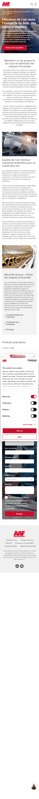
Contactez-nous (11, 540)
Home (4, 11)
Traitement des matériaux (12, 323)
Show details (28, 424)
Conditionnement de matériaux (14, 316)
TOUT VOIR (9, 348)
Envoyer (19, 514)
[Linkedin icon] (17, 566)
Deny (19, 437)
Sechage (10, 329)
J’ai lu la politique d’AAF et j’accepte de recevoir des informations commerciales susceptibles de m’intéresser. (19, 503)
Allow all (19, 431)
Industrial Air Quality (14, 11)
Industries (26, 11)
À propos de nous (27, 540)
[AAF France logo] (6, 4)
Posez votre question (14, 48)
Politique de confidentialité (15, 501)
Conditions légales (10, 546)
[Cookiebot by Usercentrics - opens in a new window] (28, 360)
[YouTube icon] (22, 566)
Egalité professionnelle (28, 546)
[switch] (34, 403)
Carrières (9, 543)
